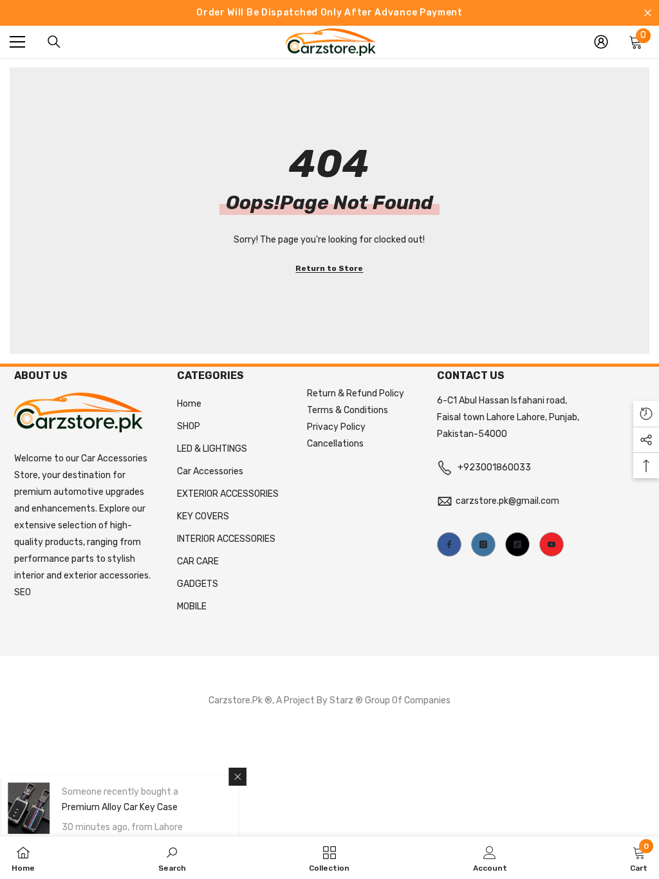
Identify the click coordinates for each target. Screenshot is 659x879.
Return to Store (329, 268)
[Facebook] (449, 544)
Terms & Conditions (347, 410)
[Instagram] (483, 544)
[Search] (54, 42)
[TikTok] (517, 544)
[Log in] (601, 41)
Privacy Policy (336, 426)
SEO (22, 592)
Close (648, 13)
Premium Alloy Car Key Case (128, 807)
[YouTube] (551, 544)
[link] (172, 857)
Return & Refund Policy (355, 393)
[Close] (246, 777)
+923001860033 (494, 467)
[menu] (17, 42)
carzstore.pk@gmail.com (507, 500)
